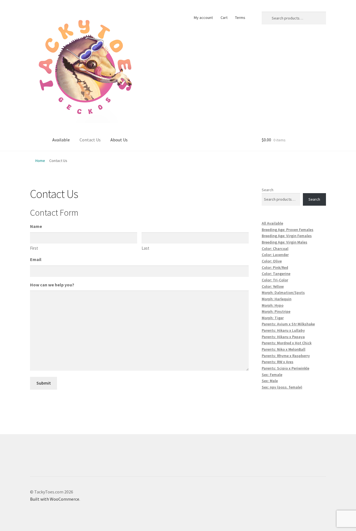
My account (203, 17)
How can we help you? (52, 284)
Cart (224, 17)
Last (145, 248)
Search (267, 189)
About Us (119, 139)
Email (35, 259)
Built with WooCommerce (54, 499)
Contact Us (90, 139)
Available (61, 139)
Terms (240, 17)
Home (40, 160)
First (34, 248)
